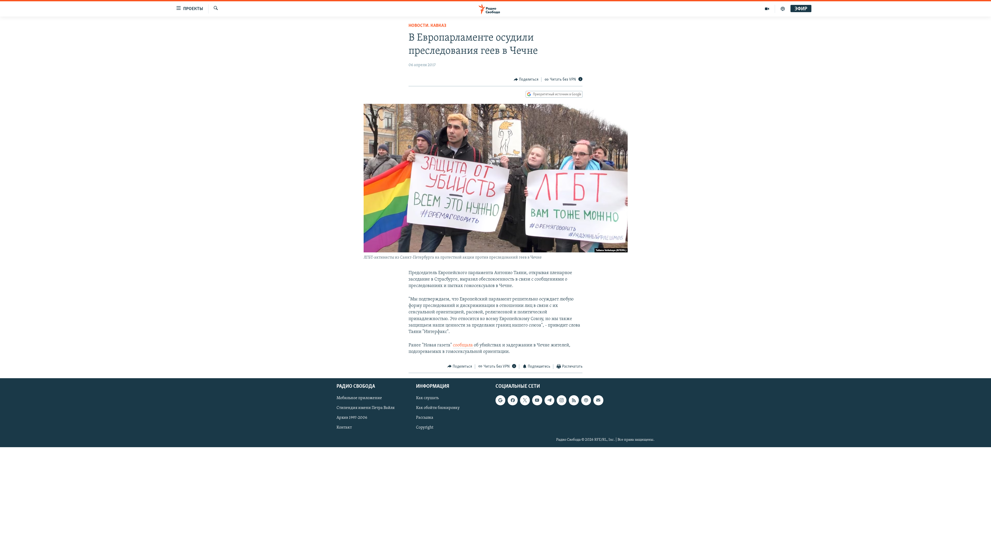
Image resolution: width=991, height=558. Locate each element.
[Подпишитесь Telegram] (549, 400)
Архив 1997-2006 (352, 418)
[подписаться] (598, 400)
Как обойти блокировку (438, 408)
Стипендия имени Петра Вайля (366, 408)
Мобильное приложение (359, 398)
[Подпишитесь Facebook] (512, 400)
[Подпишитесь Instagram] (561, 400)
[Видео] (767, 9)
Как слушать (427, 398)
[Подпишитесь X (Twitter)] (525, 400)
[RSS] (574, 400)
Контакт (344, 428)
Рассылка (424, 418)
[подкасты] (782, 9)
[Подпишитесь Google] (500, 400)
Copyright (424, 428)
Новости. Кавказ (427, 26)
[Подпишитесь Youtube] (537, 400)
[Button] (526, 79)
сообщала (463, 345)
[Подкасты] (586, 400)
